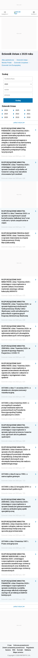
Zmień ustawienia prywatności (13, 648)
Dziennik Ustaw (22, 60)
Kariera (8, 650)
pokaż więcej (18, 606)
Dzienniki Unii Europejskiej (11, 65)
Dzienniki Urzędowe (21, 62)
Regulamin (30, 648)
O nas (10, 645)
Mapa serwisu (18, 652)
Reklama (28, 650)
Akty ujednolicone (8, 60)
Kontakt (20, 650)
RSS (13, 650)
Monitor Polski (7, 62)
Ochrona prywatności (21, 645)
